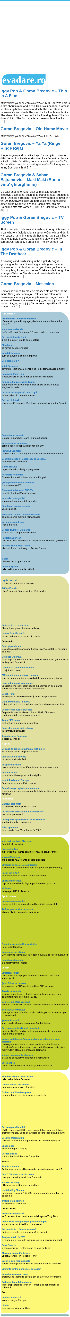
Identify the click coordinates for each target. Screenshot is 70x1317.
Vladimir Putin (9, 772)
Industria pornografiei (13, 498)
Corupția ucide (9, 1153)
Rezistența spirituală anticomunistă (20, 1028)
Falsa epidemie (10, 827)
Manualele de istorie (12, 329)
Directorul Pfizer (10, 973)
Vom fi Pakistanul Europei (15, 780)
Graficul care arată (11, 804)
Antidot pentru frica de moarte (17, 909)
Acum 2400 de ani (11, 720)
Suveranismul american (14, 443)
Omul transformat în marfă (16, 701)
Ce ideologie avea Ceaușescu (17, 709)
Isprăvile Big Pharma (13, 1190)
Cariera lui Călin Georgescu (16, 1092)
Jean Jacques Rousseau (14, 736)
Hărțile (5, 1305)
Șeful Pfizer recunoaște (14, 983)
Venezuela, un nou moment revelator (21, 514)
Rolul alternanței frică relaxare (17, 728)
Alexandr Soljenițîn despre (16, 1253)
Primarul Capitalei (11, 451)
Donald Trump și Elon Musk (16, 530)
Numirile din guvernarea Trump (18, 382)
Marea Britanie (9, 466)
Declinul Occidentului (13, 1138)
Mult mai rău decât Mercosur (17, 841)
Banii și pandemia (11, 646)
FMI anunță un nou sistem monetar (20, 675)
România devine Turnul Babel (17, 1076)
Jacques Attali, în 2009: (14, 1237)
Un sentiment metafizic (14, 901)
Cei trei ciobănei (10, 400)
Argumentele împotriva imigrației (19, 318)
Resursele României (12, 474)
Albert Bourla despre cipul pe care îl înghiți (24, 1221)
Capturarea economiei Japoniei (18, 667)
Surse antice (8, 1063)
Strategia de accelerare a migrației (20, 865)
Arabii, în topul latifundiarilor (17, 1282)
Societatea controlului (13, 1009)
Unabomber (8, 1146)
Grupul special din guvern (15, 1084)
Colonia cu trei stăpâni (13, 952)
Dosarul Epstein (10, 566)
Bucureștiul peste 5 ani (14, 337)
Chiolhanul (7, 345)
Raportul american (11, 538)
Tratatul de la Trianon (13, 1201)
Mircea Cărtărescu (11, 857)
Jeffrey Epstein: (10, 588)
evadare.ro (24, 80)
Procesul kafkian (10, 849)
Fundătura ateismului (13, 960)
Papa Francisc (9, 1245)
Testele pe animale (11, 991)
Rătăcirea (6, 888)
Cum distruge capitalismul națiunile (20, 788)
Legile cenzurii (9, 580)
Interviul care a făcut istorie (16, 545)
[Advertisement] (35, 38)
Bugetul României (11, 353)
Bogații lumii (8, 694)
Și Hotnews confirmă (13, 522)
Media (5, 558)
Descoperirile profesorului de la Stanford (23, 819)
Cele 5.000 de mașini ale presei (18, 1174)
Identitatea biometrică (13, 1213)
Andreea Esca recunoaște (15, 625)
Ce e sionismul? (10, 361)
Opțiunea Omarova (11, 657)
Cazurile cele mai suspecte (16, 1261)
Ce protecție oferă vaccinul (16, 1002)
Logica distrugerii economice (17, 683)
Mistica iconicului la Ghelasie (17, 1055)
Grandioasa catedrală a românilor (19, 944)
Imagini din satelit (11, 764)
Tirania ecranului (11, 1166)
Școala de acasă (10, 1020)
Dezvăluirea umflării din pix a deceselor (22, 811)
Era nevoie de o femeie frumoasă (19, 1229)
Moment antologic (11, 1182)
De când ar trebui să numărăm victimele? (23, 749)
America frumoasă (11, 1297)
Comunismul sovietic (13, 435)
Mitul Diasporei (10, 366)
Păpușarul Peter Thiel (13, 374)
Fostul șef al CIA (10, 873)
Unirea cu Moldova (11, 880)
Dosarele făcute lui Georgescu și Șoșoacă (24, 459)
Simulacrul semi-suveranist (16, 506)
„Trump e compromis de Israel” (18, 482)
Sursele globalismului (13, 1127)
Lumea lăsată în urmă (13, 633)
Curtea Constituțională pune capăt (19, 392)
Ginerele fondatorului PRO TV (17, 490)
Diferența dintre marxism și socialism (21, 1269)
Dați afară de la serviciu (14, 756)
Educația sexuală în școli (15, 1274)
